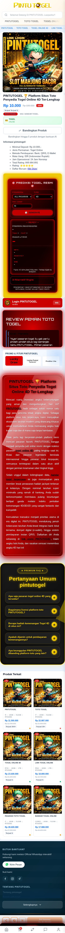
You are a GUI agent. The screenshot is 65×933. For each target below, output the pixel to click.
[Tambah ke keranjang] (22, 920)
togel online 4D (24, 451)
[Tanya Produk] (14, 920)
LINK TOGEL (56, 28)
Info (56, 303)
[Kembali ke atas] (59, 917)
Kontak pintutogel (11, 897)
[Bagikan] (6, 920)
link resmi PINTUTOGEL (36, 539)
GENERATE (32, 213)
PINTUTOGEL (12, 21)
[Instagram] (12, 879)
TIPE (36, 193)
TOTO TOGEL (31, 21)
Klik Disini (32, 169)
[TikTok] (19, 879)
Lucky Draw (14, 361)
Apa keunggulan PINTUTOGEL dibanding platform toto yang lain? (27, 652)
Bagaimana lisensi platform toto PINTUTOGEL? (25, 611)
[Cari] (6, 15)
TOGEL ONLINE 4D (53, 21)
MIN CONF (17, 202)
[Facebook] (5, 879)
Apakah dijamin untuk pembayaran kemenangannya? (27, 638)
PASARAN (17, 193)
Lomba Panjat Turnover (32, 361)
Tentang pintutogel (12, 892)
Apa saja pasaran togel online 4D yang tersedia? (29, 597)
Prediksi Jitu (51, 361)
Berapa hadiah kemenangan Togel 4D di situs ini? (28, 625)
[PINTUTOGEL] (32, 5)
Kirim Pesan (16, 865)
